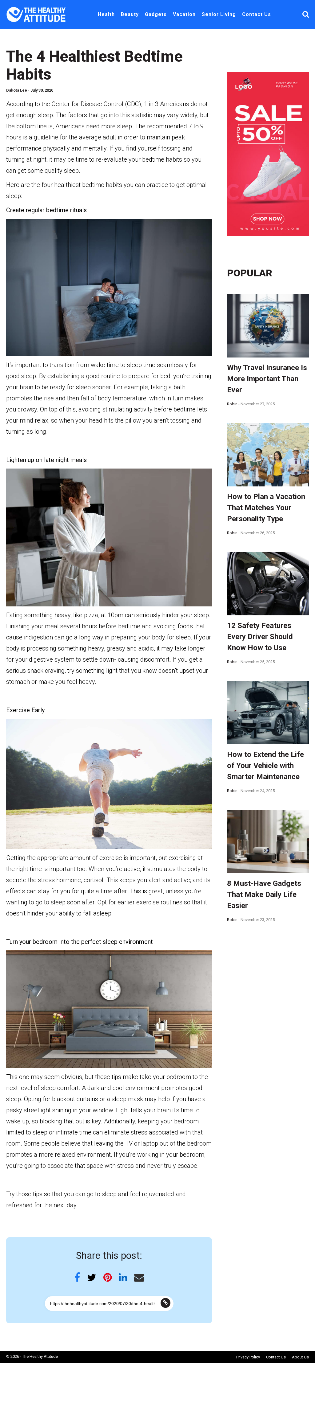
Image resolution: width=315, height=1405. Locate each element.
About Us (300, 1357)
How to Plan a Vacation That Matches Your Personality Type (266, 507)
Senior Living (219, 14)
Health (106, 14)
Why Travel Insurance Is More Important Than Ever (267, 378)
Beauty (130, 14)
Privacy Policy (248, 1357)
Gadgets (156, 14)
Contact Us (256, 14)
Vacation (184, 14)
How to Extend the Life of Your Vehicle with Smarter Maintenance (265, 765)
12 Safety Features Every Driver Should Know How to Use (260, 636)
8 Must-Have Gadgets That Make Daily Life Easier (264, 894)
